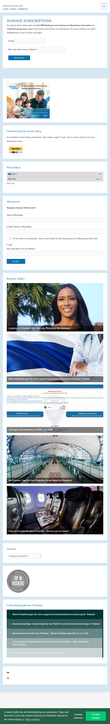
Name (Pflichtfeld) (15, 215)
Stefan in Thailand (13, 6)
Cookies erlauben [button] (96, 716)
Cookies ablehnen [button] (78, 716)
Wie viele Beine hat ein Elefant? (22, 49)
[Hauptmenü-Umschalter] (104, 6)
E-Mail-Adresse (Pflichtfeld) (19, 227)
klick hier (11, 183)
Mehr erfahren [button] (32, 719)
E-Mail (11, 41)
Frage (21, 247)
